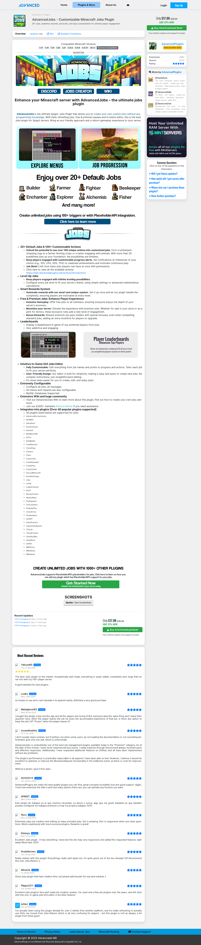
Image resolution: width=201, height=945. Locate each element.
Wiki (51, 33)
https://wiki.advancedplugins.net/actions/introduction (56, 272)
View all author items (172, 47)
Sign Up (179, 5)
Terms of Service (26, 931)
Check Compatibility (108, 48)
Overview (20, 33)
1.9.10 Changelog (21, 625)
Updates (34, 33)
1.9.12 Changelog (21, 622)
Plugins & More (86, 4)
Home (63, 4)
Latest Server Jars (79, 931)
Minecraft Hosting (109, 931)
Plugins (47, 15)
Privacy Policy (52, 931)
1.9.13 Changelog (21, 619)
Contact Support (141, 931)
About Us (110, 4)
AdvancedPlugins (173, 43)
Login (164, 5)
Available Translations (70, 33)
